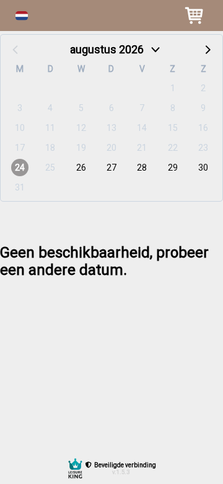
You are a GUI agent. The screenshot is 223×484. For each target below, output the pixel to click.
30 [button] (203, 168)
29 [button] (173, 168)
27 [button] (111, 168)
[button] (21, 16)
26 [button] (81, 168)
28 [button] (142, 168)
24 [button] (20, 168)
